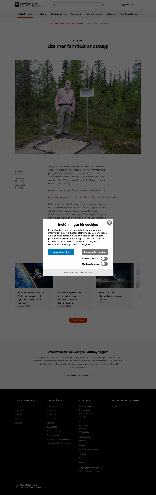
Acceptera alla (61, 252)
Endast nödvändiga (95, 252)
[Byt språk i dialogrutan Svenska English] (109, 223)
